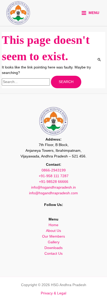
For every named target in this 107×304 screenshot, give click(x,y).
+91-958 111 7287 (54, 176)
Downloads (53, 248)
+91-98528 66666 (53, 182)
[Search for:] (26, 82)
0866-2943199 (54, 170)
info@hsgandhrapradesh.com (53, 193)
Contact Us (53, 253)
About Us (53, 231)
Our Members (53, 236)
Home (53, 225)
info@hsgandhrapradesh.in (53, 187)
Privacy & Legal (53, 293)
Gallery (53, 242)
